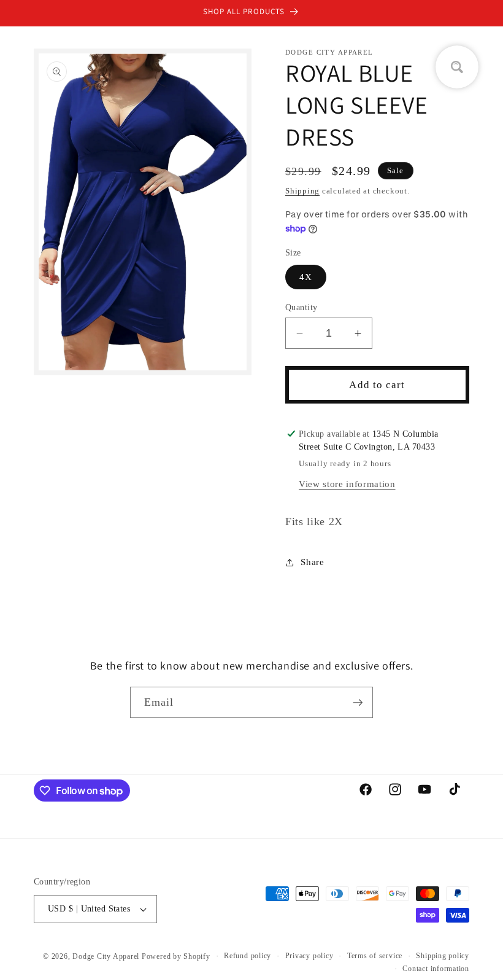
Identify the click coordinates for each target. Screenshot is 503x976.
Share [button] (312, 561)
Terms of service (374, 955)
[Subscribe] (357, 703)
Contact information (435, 968)
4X (305, 276)
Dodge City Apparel (105, 956)
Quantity (301, 307)
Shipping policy (442, 955)
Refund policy (247, 955)
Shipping (302, 190)
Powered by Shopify (176, 956)
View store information (347, 483)
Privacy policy (309, 955)
